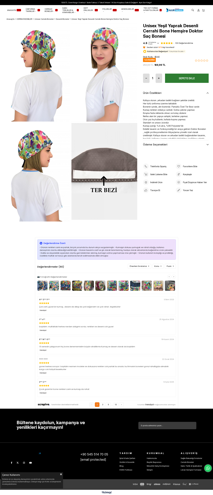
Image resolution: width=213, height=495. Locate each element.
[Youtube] (30, 463)
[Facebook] (11, 463)
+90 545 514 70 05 (94, 454)
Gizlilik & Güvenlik (127, 462)
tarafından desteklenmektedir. (65, 404)
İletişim (150, 470)
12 (116, 404)
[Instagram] (24, 463)
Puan (170, 266)
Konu (158, 266)
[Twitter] (18, 463)
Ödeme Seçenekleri (155, 144)
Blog (121, 466)
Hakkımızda (152, 458)
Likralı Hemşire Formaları (191, 470)
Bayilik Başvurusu (154, 462)
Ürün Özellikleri (152, 92)
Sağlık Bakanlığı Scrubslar (191, 458)
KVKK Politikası (126, 470)
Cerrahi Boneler (187, 462)
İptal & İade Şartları (127, 458)
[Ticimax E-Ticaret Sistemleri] (106, 492)
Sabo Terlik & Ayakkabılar (191, 466)
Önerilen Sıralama (139, 266)
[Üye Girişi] (198, 10)
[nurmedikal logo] (40, 453)
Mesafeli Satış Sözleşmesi (158, 466)
